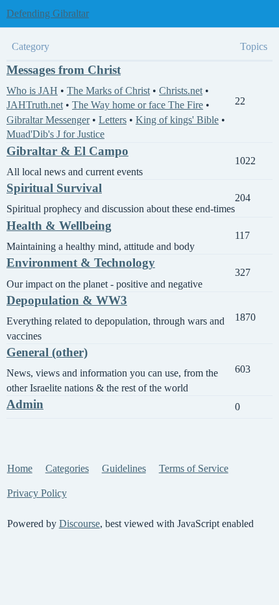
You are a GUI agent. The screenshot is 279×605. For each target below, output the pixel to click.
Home (19, 468)
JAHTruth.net (34, 104)
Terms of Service (193, 468)
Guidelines (124, 468)
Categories (67, 468)
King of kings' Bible (177, 119)
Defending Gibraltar (47, 13)
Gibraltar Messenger (48, 119)
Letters (113, 119)
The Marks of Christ (108, 90)
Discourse (79, 523)
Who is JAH (32, 90)
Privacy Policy (37, 493)
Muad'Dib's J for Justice (55, 134)
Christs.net (180, 90)
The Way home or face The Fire (137, 104)
